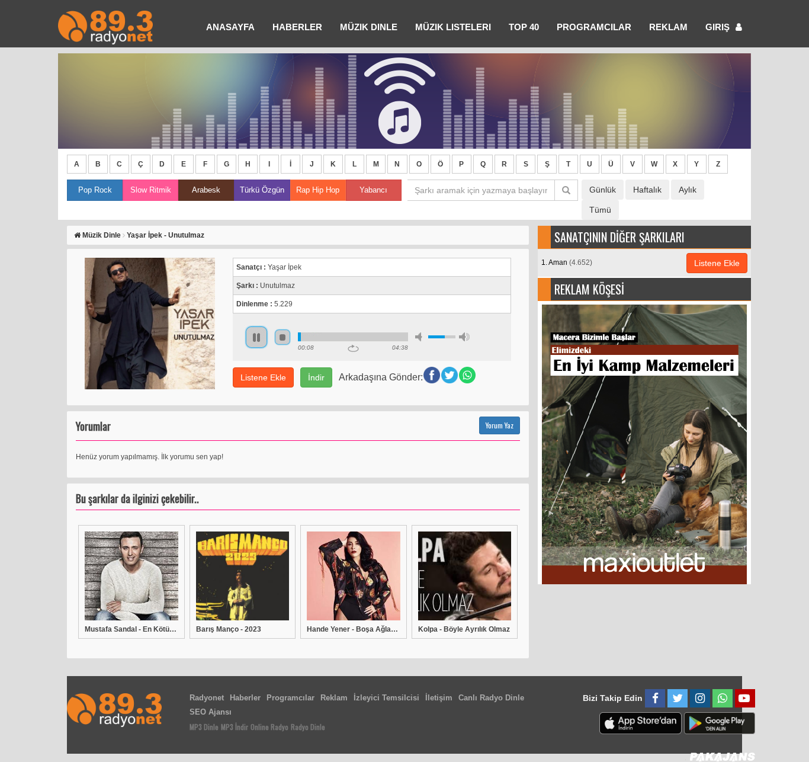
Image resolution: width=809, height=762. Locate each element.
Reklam (668, 27)
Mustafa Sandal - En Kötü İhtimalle (131, 629)
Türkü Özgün (262, 189)
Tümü (600, 209)
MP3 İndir (234, 727)
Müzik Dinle (368, 27)
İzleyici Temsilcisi (386, 697)
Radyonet (207, 697)
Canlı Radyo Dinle (491, 697)
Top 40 (524, 27)
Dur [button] (282, 337)
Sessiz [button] (420, 336)
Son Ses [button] (464, 336)
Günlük (602, 189)
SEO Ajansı (211, 711)
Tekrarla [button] (353, 348)
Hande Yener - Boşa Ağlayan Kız (353, 629)
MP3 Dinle (204, 727)
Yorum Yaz (499, 425)
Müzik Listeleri (453, 27)
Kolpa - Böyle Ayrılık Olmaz (464, 629)
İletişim (438, 697)
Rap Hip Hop (317, 189)
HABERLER (297, 27)
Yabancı (373, 189)
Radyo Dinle (308, 727)
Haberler (245, 697)
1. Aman (566, 262)
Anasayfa (230, 27)
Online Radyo (269, 727)
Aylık (687, 189)
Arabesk (206, 189)
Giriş (718, 27)
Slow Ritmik (150, 189)
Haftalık (647, 189)
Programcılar (594, 27)
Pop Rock (95, 189)
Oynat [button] (256, 337)
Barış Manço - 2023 (228, 629)
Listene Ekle (263, 377)
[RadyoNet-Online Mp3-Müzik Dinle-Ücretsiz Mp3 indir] (105, 26)
